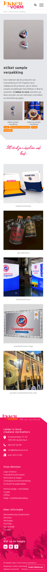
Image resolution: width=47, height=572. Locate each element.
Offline (6, 495)
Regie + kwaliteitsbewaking (15, 498)
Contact (7, 530)
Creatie (6, 492)
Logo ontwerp (10, 471)
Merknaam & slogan (12, 478)
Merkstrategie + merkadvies (16, 489)
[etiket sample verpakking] (23, 39)
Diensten (7, 517)
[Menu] (40, 5)
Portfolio (7, 523)
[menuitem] (34, 5)
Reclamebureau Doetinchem (16, 514)
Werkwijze (8, 520)
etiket (6, 127)
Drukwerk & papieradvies (14, 484)
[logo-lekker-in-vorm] (19, 5)
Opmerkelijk (8, 526)
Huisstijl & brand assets (14, 474)
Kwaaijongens (7, 566)
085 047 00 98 (14, 445)
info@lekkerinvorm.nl (18, 450)
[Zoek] (34, 5)
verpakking (8, 130)
